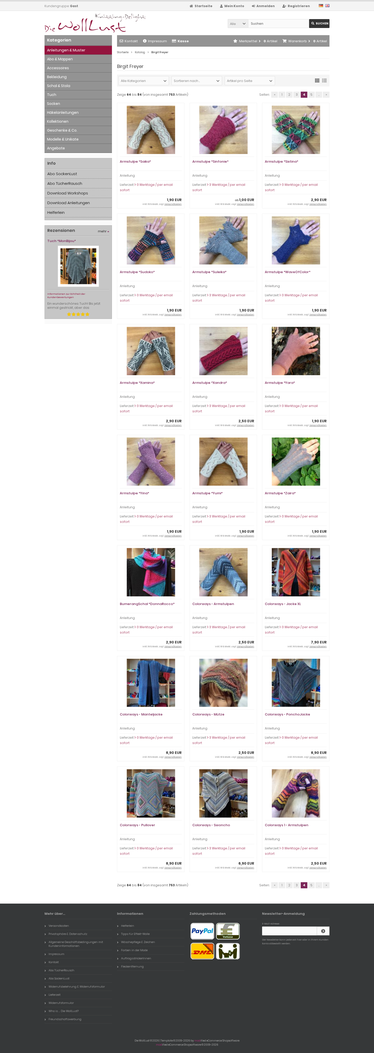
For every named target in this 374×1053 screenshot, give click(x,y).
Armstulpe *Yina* (134, 493)
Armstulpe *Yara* (280, 382)
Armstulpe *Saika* (135, 161)
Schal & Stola (58, 85)
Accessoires (58, 68)
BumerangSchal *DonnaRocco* (147, 603)
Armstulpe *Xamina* (137, 382)
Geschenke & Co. (62, 130)
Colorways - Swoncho (211, 825)
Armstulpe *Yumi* (207, 493)
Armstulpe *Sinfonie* (210, 161)
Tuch (51, 94)
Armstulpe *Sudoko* (137, 272)
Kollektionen (57, 121)
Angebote (56, 148)
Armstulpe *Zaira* (280, 493)
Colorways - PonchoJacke (287, 714)
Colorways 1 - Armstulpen (286, 825)
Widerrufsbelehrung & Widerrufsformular (77, 987)
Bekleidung (57, 76)
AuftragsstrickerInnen (136, 958)
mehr (103, 231)
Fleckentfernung (132, 966)
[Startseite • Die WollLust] (78, 23)
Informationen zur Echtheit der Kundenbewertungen (66, 295)
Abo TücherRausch (64, 183)
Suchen (319, 23)
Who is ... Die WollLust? (64, 1011)
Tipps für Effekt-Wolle (135, 934)
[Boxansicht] (317, 80)
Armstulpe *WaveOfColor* (287, 272)
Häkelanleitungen (63, 112)
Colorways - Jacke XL (283, 603)
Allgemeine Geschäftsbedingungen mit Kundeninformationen (76, 944)
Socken (53, 103)
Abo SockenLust (62, 173)
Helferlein (56, 212)
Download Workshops (67, 193)
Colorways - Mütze (208, 714)
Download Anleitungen (68, 202)
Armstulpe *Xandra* (209, 382)
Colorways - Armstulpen (213, 603)
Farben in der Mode (134, 950)
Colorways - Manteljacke (141, 714)
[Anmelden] (323, 931)
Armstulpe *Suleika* (209, 272)
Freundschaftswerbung (65, 1019)
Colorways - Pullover (137, 825)
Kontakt (131, 41)
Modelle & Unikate (63, 139)
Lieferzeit (55, 995)
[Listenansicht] (324, 80)
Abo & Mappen (60, 59)
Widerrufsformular (61, 1003)
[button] (238, 23)
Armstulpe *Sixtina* (281, 161)
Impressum (157, 41)
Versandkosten (173, 204)
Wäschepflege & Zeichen (138, 942)
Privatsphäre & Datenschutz (68, 934)
